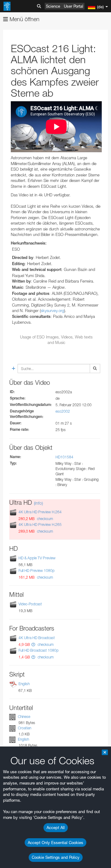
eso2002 (63, 411)
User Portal (73, 6)
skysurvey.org (52, 310)
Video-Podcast (30, 604)
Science (53, 6)
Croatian (24, 728)
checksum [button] (44, 518)
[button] (33, 644)
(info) (38, 503)
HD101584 (64, 457)
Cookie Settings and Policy (56, 857)
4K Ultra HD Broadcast (36, 637)
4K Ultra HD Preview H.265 (40, 524)
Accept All (56, 827)
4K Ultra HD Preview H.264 (40, 512)
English (24, 683)
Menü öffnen (23, 19)
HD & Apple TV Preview (37, 558)
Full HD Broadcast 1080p (38, 650)
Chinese (24, 716)
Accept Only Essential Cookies (55, 842)
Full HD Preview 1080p (36, 570)
